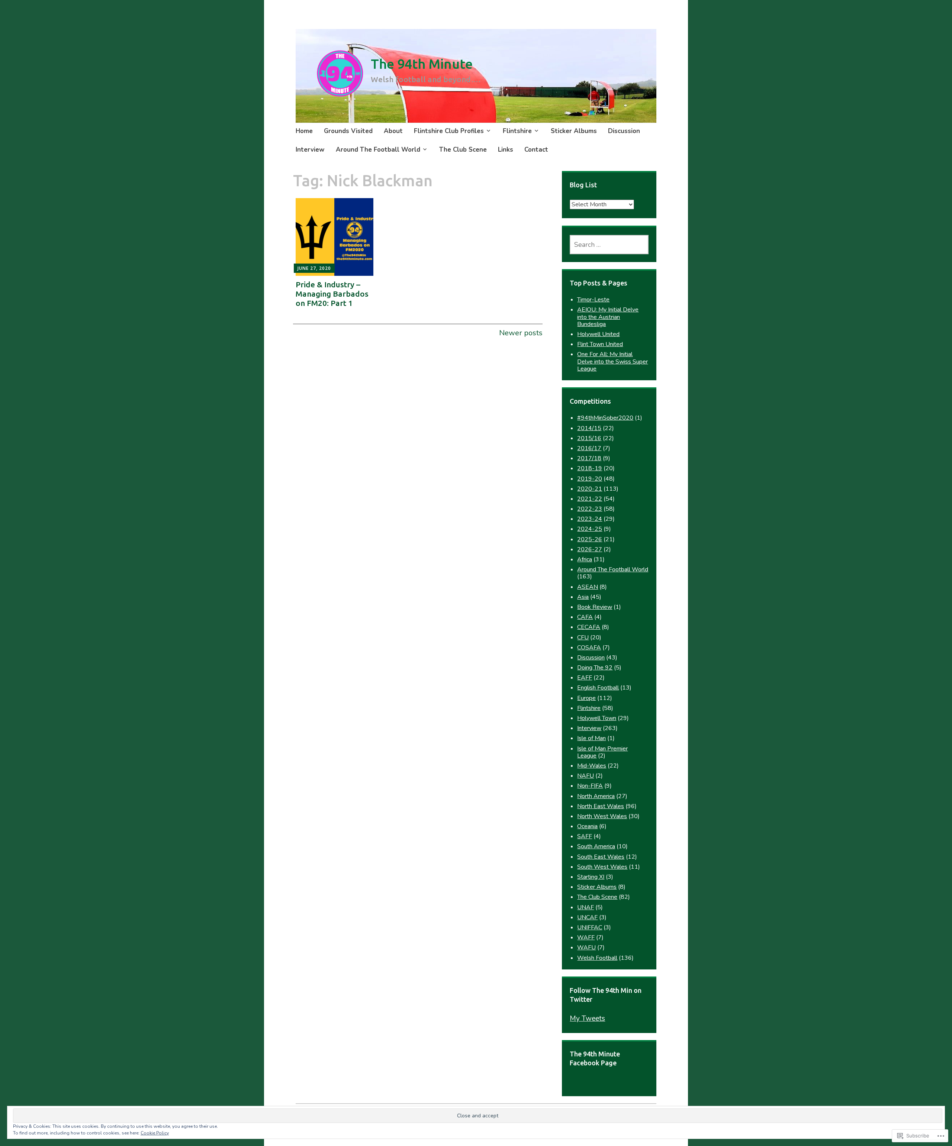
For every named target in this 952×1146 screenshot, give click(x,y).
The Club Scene (463, 149)
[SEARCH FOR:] (609, 244)
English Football (598, 688)
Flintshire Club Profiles (449, 131)
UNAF (585, 907)
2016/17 (589, 448)
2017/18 (589, 458)
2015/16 (589, 438)
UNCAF (587, 917)
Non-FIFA (590, 786)
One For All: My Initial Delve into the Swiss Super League (612, 361)
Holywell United (598, 334)
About (393, 131)
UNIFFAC (589, 927)
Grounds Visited (348, 131)
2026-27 (589, 549)
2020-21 (589, 489)
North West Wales (602, 816)
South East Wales (600, 857)
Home (304, 131)
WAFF (586, 937)
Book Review (594, 607)
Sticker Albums (574, 131)
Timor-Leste (593, 300)
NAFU (585, 776)
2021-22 (589, 499)
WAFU (586, 947)
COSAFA (589, 647)
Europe (586, 698)
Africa (584, 559)
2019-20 (589, 479)
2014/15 (589, 428)
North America (596, 796)
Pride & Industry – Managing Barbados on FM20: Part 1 (332, 293)
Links (505, 149)
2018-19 (589, 468)
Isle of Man (591, 738)
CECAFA (588, 627)
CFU (583, 637)
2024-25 (589, 529)
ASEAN (587, 587)
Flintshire (517, 131)
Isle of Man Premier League (602, 752)
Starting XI (590, 877)
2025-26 (589, 539)
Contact (536, 149)
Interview (310, 149)
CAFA (585, 617)
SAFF (584, 836)
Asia (583, 597)
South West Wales (602, 867)
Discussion (624, 131)
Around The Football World (378, 149)
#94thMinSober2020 (605, 418)
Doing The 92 (594, 668)
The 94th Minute (422, 63)
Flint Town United (600, 344)
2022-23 (589, 509)
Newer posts (521, 333)
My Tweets (587, 1018)
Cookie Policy (155, 1133)
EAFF (584, 678)
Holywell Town (596, 718)
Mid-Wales (591, 766)
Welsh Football (597, 958)
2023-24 (589, 519)
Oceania (587, 826)
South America (596, 846)
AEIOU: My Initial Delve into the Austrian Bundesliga (608, 317)
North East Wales (600, 806)
